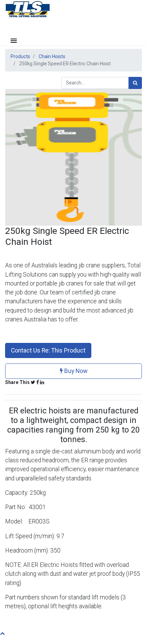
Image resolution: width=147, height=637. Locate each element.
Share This (17, 382)
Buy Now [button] (75, 371)
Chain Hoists (52, 56)
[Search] (135, 83)
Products (20, 56)
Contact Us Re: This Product (48, 350)
